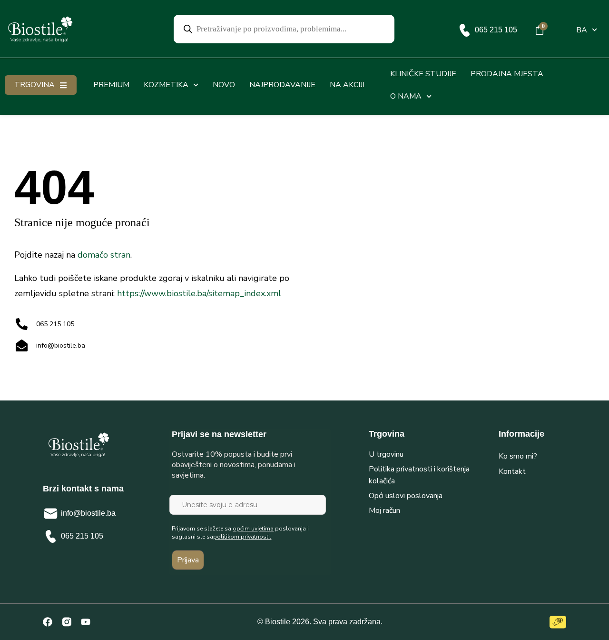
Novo (224, 85)
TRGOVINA (34, 85)
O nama (406, 96)
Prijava (188, 560)
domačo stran (104, 254)
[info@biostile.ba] (51, 513)
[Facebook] (47, 622)
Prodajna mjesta (507, 74)
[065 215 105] (464, 30)
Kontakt (512, 471)
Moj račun (384, 510)
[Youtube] (85, 622)
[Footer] (66, 622)
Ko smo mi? (518, 456)
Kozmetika (166, 85)
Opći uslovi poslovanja (405, 495)
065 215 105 (496, 30)
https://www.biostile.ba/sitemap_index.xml (199, 293)
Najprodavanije (282, 85)
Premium (111, 85)
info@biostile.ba (88, 513)
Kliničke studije (423, 74)
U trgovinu (386, 454)
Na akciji (347, 85)
